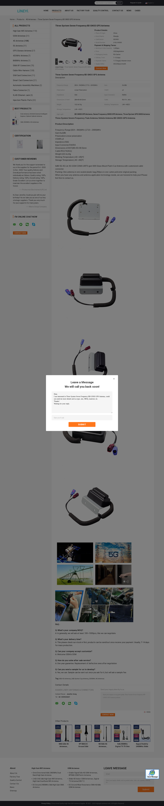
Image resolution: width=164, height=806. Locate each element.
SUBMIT (82, 424)
